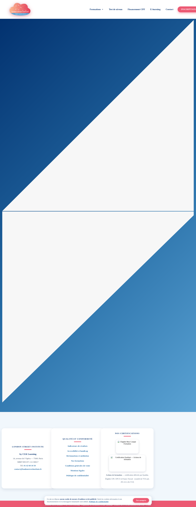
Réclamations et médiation (77, 456)
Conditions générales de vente (77, 466)
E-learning (155, 9)
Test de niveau (115, 9)
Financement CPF (136, 9)
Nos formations (77, 461)
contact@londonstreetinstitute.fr (28, 469)
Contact (169, 9)
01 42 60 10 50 (30, 466)
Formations (95, 9)
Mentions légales (78, 471)
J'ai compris (141, 500)
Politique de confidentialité (77, 476)
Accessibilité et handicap (77, 451)
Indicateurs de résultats (78, 446)
